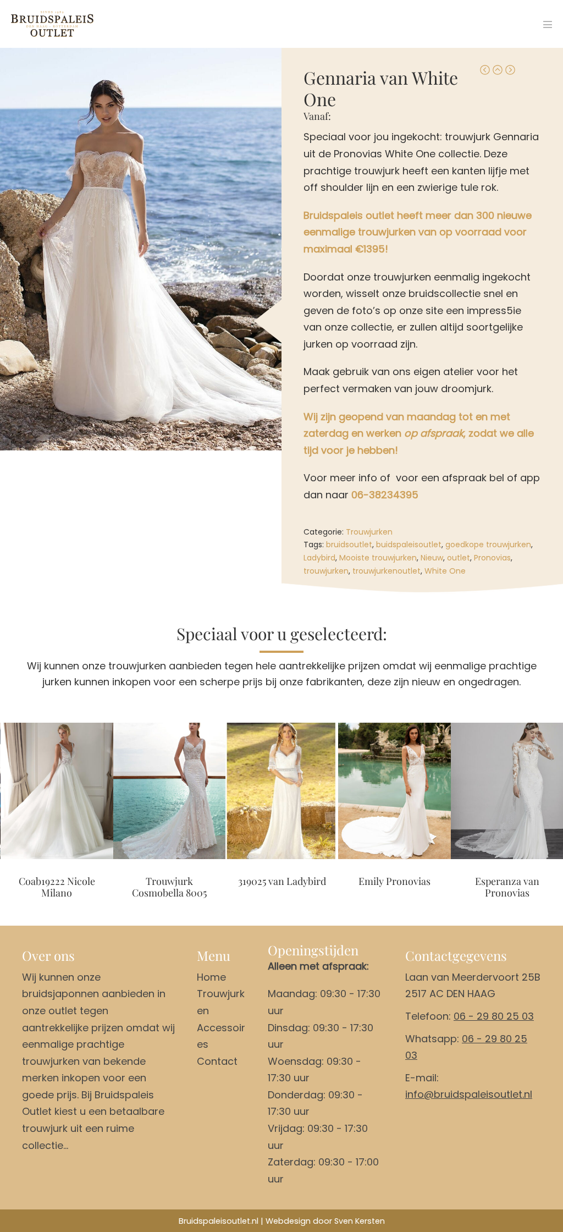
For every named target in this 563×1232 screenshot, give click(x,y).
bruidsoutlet (349, 544)
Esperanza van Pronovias (507, 887)
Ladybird (319, 557)
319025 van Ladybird (282, 882)
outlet (458, 557)
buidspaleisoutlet (408, 544)
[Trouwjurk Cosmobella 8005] (169, 791)
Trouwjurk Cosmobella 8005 (169, 887)
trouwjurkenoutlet (386, 570)
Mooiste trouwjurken (378, 557)
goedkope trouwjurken (488, 544)
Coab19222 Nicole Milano (57, 887)
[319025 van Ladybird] (281, 791)
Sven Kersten (359, 1221)
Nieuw (432, 557)
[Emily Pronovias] (394, 791)
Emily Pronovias (394, 882)
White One (445, 570)
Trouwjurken (369, 531)
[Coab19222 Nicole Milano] (57, 791)
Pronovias (492, 557)
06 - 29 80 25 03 (494, 1016)
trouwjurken (326, 570)
